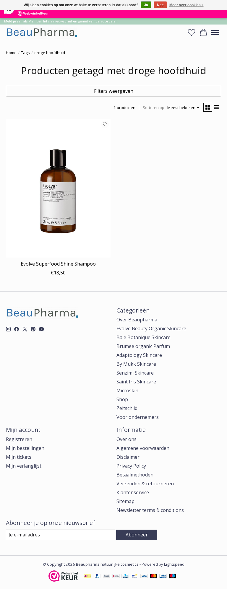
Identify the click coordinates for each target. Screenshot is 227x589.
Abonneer (137, 534)
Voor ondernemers (137, 417)
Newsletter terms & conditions (150, 510)
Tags (25, 52)
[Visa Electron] (163, 577)
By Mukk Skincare (136, 364)
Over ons (126, 439)
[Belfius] (116, 577)
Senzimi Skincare (135, 373)
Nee (160, 5)
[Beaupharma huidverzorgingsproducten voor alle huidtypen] (41, 32)
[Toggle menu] (215, 32)
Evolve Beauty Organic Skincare (151, 328)
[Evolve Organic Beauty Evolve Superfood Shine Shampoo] (58, 188)
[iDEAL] (87, 577)
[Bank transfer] (107, 577)
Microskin (127, 390)
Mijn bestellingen (25, 448)
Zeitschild (126, 408)
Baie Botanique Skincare (143, 337)
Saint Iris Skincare (136, 381)
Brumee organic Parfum (143, 346)
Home (11, 52)
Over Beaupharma (136, 319)
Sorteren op (153, 107)
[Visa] (144, 577)
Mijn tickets (18, 457)
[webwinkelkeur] (63, 580)
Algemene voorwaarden (142, 448)
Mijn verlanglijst (23, 466)
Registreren (19, 439)
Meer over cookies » (186, 5)
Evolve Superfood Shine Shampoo (58, 264)
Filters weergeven (113, 91)
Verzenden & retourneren (145, 483)
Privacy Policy (131, 466)
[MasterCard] (154, 577)
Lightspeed (174, 564)
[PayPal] (97, 577)
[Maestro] (172, 577)
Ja (146, 5)
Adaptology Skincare (139, 355)
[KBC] (125, 577)
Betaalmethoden (134, 474)
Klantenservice (132, 492)
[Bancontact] (134, 577)
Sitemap (125, 501)
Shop (122, 399)
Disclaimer (128, 457)
